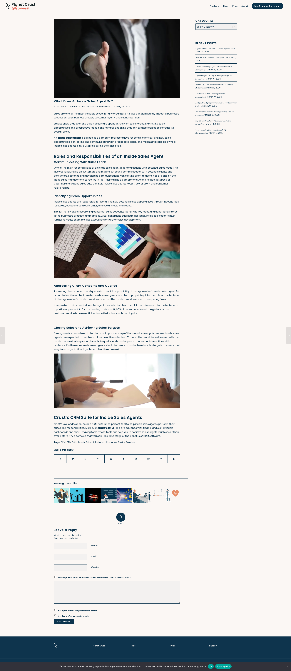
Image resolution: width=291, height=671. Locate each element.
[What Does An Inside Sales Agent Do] (117, 58)
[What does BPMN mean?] (156, 495)
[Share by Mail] (161, 459)
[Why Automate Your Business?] (108, 495)
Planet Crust (99, 645)
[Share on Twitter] (73, 459)
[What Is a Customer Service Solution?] (140, 495)
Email (94, 556)
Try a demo (76, 436)
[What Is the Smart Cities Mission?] (288, 335)
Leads (81, 442)
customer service (64, 313)
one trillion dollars (92, 123)
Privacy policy (223, 666)
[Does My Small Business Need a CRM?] (77, 495)
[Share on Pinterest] (98, 459)
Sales (89, 442)
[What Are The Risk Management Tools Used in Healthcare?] (172, 495)
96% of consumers (127, 309)
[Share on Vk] (136, 459)
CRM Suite (72, 442)
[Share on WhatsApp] (85, 459)
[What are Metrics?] (2, 335)
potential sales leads (159, 167)
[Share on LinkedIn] (111, 459)
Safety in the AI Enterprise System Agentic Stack (215, 48)
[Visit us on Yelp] (173, 459)
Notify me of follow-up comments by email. (78, 610)
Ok (211, 666)
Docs (134, 645)
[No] (287, 666)
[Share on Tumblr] (123, 459)
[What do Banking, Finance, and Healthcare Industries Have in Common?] (93, 495)
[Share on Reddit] (148, 459)
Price (173, 645)
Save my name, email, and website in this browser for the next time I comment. (95, 577)
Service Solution (103, 106)
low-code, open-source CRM (79, 424)
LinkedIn (213, 645)
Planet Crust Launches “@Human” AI (211, 57)
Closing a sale (62, 333)
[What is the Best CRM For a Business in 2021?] (124, 495)
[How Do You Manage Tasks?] (61, 495)
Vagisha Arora (124, 106)
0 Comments (73, 106)
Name (94, 545)
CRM (63, 442)
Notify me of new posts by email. (73, 616)
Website (95, 567)
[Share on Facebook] (60, 459)
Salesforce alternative (105, 442)
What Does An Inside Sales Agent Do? (83, 101)
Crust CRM (89, 106)
